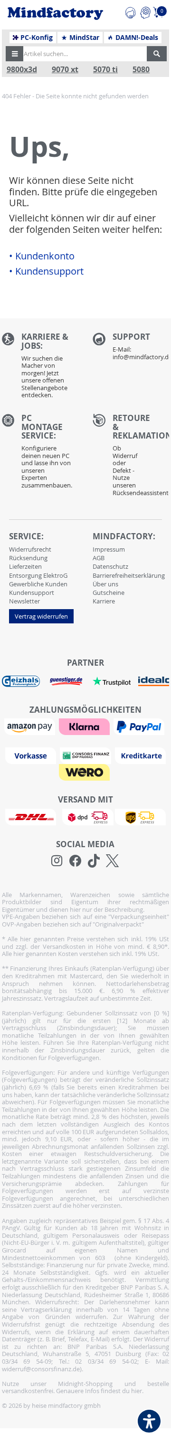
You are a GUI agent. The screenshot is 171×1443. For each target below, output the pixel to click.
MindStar (83, 37)
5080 (141, 69)
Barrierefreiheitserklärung (129, 575)
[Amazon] (30, 726)
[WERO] (85, 771)
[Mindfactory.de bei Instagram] (56, 860)
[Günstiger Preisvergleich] (66, 680)
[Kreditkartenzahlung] (140, 755)
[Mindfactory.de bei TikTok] (93, 860)
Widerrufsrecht (30, 549)
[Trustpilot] (112, 680)
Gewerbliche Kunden (38, 584)
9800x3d (22, 69)
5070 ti (105, 69)
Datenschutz (110, 566)
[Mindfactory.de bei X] (112, 860)
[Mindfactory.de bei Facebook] (75, 860)
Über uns (105, 584)
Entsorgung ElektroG (38, 575)
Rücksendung (28, 558)
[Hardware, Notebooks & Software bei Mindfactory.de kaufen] (55, 13)
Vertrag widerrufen (41, 616)
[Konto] (145, 11)
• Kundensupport (46, 271)
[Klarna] (85, 726)
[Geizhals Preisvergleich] (21, 680)
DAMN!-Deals (136, 37)
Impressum (109, 549)
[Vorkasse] (31, 755)
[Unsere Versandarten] (85, 816)
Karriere (104, 601)
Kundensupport (31, 592)
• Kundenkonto (42, 256)
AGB (98, 558)
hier (136, 1390)
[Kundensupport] (130, 11)
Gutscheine (108, 592)
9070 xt (65, 69)
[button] (15, 53)
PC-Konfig (36, 37)
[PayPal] (140, 726)
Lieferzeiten (25, 566)
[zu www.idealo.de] (154, 681)
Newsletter (24, 601)
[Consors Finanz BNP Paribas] (86, 755)
